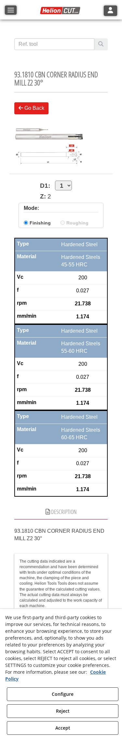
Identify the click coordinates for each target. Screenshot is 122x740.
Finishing (40, 222)
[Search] (101, 44)
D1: (45, 185)
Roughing (77, 222)
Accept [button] (62, 728)
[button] (61, 11)
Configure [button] (63, 694)
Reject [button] (63, 711)
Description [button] (63, 512)
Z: (43, 196)
